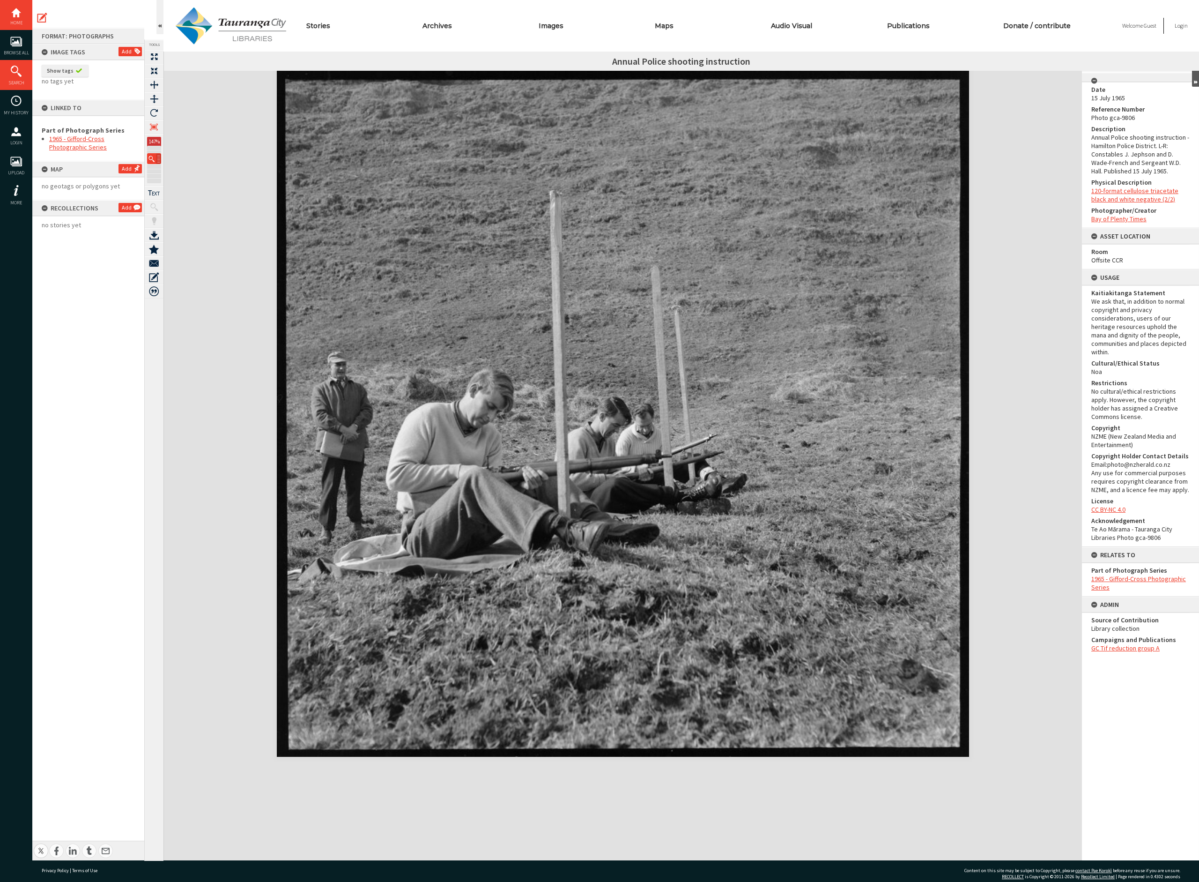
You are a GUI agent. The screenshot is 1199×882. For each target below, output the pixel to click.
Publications (908, 26)
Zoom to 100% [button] (154, 127)
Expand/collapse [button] (1195, 79)
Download (154, 235)
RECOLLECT (1013, 877)
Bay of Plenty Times (1119, 219)
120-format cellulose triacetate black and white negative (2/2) (1134, 195)
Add (127, 51)
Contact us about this (154, 263)
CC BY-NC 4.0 (1108, 509)
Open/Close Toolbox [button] (159, 17)
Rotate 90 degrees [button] (154, 113)
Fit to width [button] (154, 85)
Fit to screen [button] (154, 71)
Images (551, 26)
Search (16, 83)
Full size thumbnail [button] (154, 57)
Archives (437, 26)
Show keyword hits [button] (154, 207)
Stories (318, 26)
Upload (16, 173)
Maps (664, 26)
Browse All (16, 53)
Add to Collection (154, 249)
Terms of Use (84, 870)
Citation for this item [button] (154, 291)
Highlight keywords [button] (154, 221)
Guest (1150, 25)
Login (16, 143)
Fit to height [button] (154, 99)
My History (16, 113)
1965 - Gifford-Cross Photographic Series (78, 143)
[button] (154, 158)
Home (16, 23)
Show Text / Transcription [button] (154, 193)
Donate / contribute (1037, 26)
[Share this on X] (41, 846)
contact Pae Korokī (1093, 870)
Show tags (60, 70)
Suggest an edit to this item (42, 18)
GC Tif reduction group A (1125, 648)
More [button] (16, 203)
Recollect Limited (1098, 877)
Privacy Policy (55, 870)
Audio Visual (791, 26)
